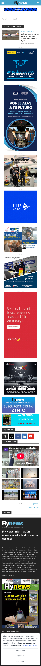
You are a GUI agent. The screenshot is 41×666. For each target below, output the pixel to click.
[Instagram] (11, 436)
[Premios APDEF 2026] (30, 495)
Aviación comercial (27, 32)
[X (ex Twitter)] (5, 436)
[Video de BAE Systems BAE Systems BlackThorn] (30, 473)
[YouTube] (31, 436)
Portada (4, 19)
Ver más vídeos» (33, 508)
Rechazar (20, 656)
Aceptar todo (20, 650)
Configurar (20, 661)
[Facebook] (18, 436)
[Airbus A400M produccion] (11, 484)
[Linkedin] (24, 436)
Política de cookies (30, 645)
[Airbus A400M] (30, 484)
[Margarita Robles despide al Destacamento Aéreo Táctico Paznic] (11, 473)
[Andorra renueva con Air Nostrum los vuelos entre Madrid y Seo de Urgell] (10, 35)
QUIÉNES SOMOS (8, 575)
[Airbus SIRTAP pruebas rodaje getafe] (11, 495)
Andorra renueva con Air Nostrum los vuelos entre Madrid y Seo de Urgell (30, 37)
